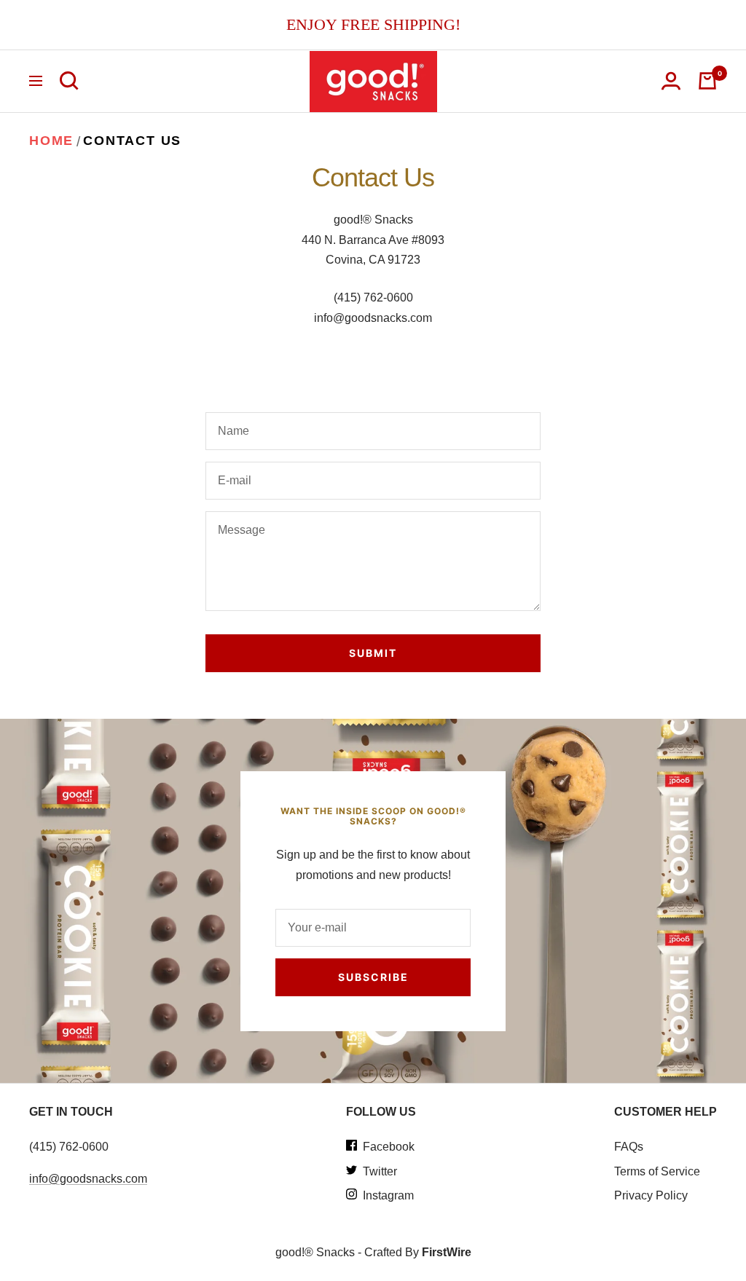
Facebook (386, 1146)
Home (51, 140)
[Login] (670, 80)
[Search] (69, 80)
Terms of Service (657, 1171)
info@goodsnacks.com (88, 1178)
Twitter (377, 1171)
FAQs (628, 1146)
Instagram (385, 1195)
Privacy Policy (651, 1195)
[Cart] (707, 80)
